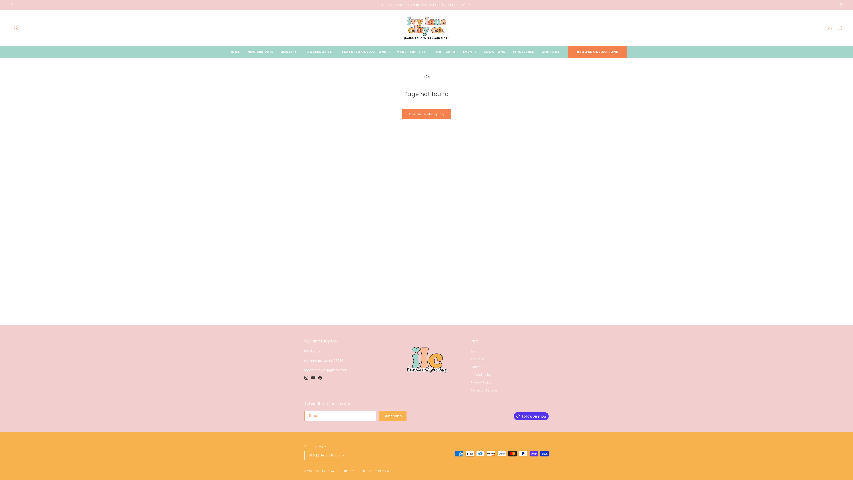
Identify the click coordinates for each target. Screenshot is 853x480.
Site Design (351, 471)
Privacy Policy (481, 382)
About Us (477, 359)
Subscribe (393, 416)
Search (476, 351)
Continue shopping (426, 114)
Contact (477, 367)
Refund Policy (481, 374)
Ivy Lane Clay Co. (327, 471)
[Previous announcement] (12, 5)
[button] (16, 28)
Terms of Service (484, 390)
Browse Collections (597, 52)
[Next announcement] (841, 5)
